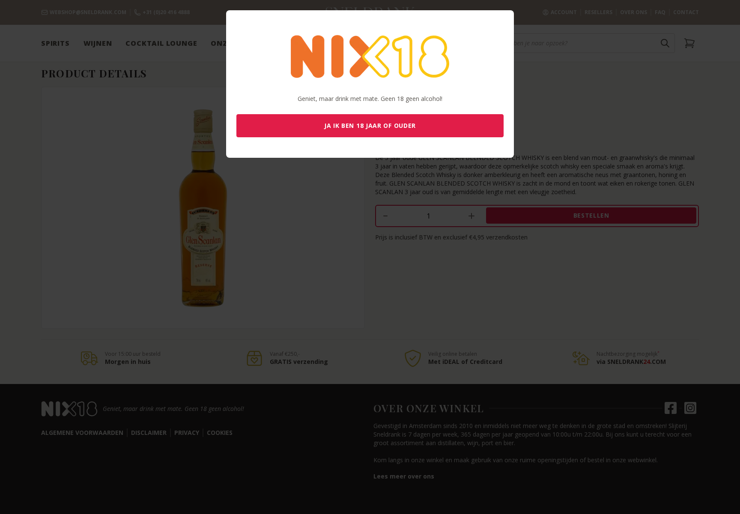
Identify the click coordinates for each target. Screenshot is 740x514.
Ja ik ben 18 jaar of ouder (370, 125)
